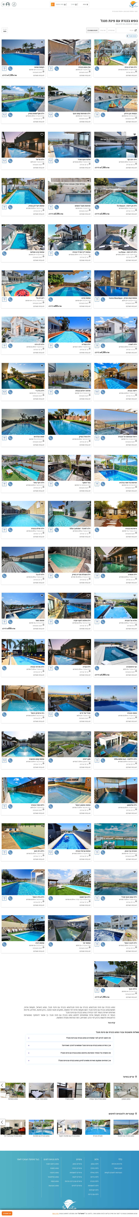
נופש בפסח (55, 1181)
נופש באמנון (126, 1099)
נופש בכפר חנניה (41, 1099)
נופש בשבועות (54, 1185)
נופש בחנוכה (54, 1172)
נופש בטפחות (13, 1099)
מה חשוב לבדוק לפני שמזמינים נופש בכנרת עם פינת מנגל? (88, 1038)
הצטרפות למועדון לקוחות (113, 1172)
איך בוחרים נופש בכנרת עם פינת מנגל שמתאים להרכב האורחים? (86, 1045)
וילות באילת (94, 1172)
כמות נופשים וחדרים (59, 4)
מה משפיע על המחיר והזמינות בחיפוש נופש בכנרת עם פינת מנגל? (85, 1053)
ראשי (136, 11)
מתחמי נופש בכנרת (117, 11)
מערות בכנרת (98, 1136)
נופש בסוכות (54, 1168)
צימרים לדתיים (77, 1185)
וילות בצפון (94, 1164)
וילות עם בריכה (93, 1194)
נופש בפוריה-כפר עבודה (97, 1099)
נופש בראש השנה (52, 1164)
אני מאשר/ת (7, 1213)
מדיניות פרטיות (117, 1164)
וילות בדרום (94, 1177)
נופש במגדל (69, 1099)
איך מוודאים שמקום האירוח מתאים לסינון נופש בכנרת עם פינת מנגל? (84, 1060)
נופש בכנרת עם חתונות (126, 1136)
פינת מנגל (132, 36)
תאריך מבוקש (72, 4)
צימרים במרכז (77, 1168)
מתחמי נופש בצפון (128, 11)
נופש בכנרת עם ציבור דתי (13, 1136)
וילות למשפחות (93, 1185)
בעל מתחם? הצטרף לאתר (28, 1159)
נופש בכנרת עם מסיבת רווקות (69, 1136)
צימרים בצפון (77, 1164)
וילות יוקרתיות (93, 1190)
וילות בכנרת (94, 1181)
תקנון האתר (118, 1168)
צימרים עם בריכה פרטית (73, 1181)
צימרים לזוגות (77, 1177)
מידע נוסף (55, 1213)
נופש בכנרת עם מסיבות (41, 1136)
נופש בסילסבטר (53, 1177)
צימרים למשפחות (76, 1172)
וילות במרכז (94, 1168)
